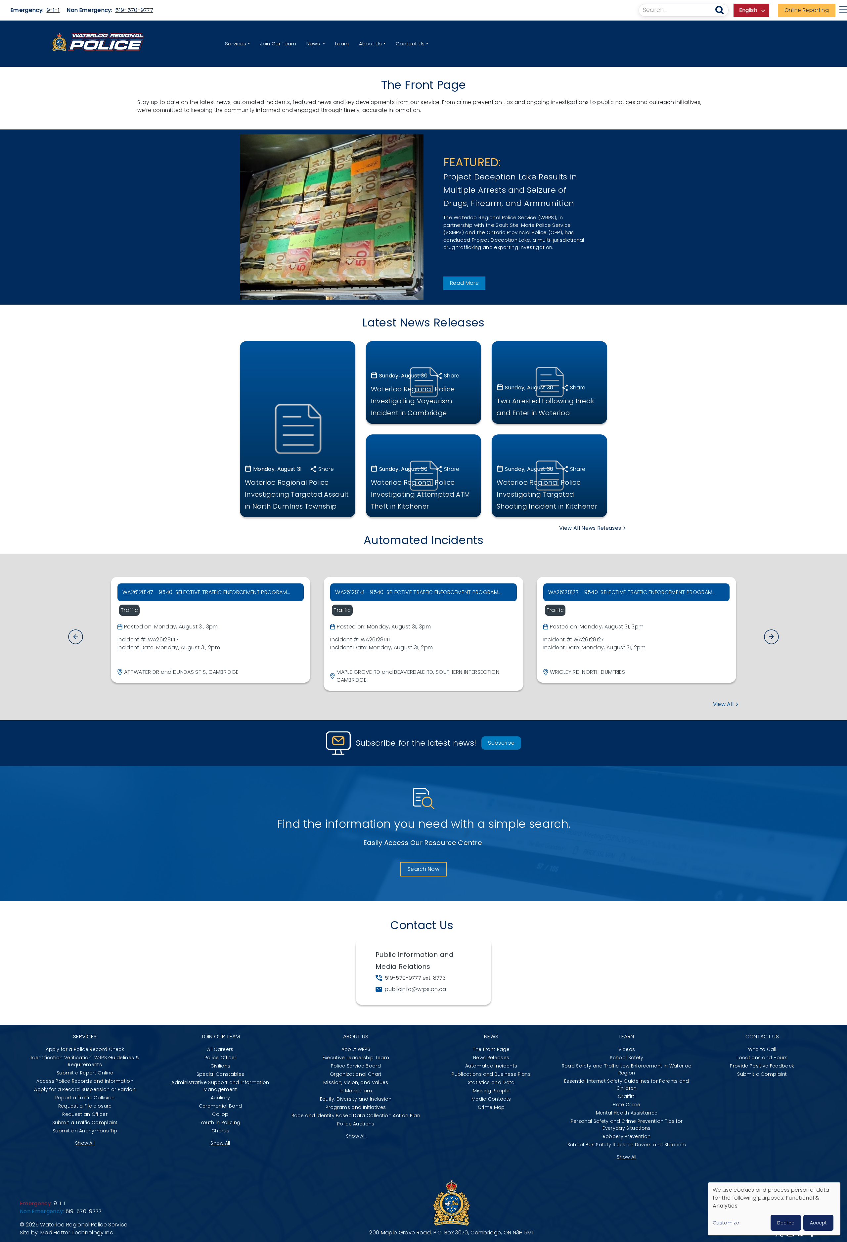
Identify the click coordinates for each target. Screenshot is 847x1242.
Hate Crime (626, 1104)
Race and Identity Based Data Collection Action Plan (355, 1115)
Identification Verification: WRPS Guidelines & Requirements (85, 1061)
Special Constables (221, 1074)
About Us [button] (370, 43)
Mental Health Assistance (627, 1113)
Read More (464, 283)
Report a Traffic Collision (84, 1097)
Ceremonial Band (220, 1106)
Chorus (220, 1130)
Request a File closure (85, 1106)
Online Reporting (806, 10)
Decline (785, 1222)
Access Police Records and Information (84, 1081)
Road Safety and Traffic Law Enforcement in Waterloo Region (626, 1069)
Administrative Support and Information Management (220, 1086)
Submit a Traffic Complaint (85, 1122)
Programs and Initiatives (356, 1107)
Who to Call (762, 1049)
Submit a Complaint (762, 1074)
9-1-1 (53, 10)
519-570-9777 (134, 10)
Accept (818, 1222)
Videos (626, 1049)
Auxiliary (220, 1097)
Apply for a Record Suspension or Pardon (84, 1089)
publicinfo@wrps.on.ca (415, 989)
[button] (771, 636)
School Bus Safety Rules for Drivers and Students (626, 1144)
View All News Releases (590, 528)
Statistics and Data (491, 1082)
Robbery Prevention (627, 1136)
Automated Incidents (491, 1066)
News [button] (314, 43)
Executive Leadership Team (356, 1057)
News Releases (491, 1057)
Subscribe (501, 743)
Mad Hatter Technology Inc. (77, 1232)
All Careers (220, 1049)
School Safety (626, 1057)
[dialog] (774, 1208)
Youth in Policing (220, 1122)
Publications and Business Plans (491, 1074)
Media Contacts (491, 1099)
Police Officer (220, 1057)
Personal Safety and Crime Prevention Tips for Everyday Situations (627, 1124)
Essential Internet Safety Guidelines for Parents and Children (626, 1084)
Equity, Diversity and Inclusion (356, 1099)
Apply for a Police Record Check (85, 1049)
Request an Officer (85, 1114)
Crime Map (491, 1107)
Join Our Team (278, 43)
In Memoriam (355, 1090)
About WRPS (355, 1049)
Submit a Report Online (85, 1072)
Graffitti (627, 1096)
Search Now (423, 869)
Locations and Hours (761, 1057)
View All (723, 704)
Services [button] (235, 43)
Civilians (220, 1066)
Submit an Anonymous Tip (85, 1130)
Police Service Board (356, 1066)
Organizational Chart (355, 1074)
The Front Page (491, 1049)
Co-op (220, 1114)
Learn (342, 43)
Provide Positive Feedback (762, 1066)
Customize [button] (726, 1222)
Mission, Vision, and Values (355, 1082)
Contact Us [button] (410, 43)
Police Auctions (356, 1123)
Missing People (491, 1090)
